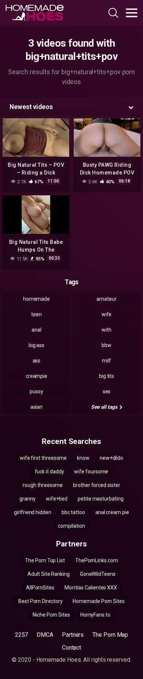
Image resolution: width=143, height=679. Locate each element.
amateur (106, 299)
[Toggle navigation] (132, 12)
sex (107, 391)
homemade (36, 299)
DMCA (45, 634)
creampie (36, 376)
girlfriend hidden (32, 512)
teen (36, 314)
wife (107, 314)
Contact (71, 647)
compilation (71, 526)
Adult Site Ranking (48, 574)
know (83, 458)
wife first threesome (43, 458)
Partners (73, 634)
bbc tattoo (73, 512)
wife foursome (91, 471)
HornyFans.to (95, 615)
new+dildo (111, 458)
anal (36, 330)
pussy (36, 391)
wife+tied (56, 499)
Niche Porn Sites (51, 615)
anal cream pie (112, 512)
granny (27, 499)
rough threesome (43, 485)
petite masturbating (100, 499)
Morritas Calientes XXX (91, 587)
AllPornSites (40, 587)
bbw (106, 345)
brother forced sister (96, 485)
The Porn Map (110, 634)
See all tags (104, 407)
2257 (21, 634)
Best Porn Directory (40, 601)
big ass (36, 345)
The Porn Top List (45, 560)
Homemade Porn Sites (98, 601)
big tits (106, 376)
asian (36, 407)
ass (37, 361)
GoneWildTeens (97, 574)
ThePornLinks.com (96, 560)
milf (106, 361)
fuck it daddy (49, 471)
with (106, 330)
